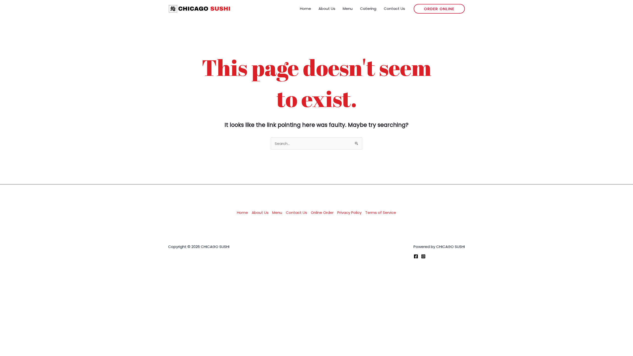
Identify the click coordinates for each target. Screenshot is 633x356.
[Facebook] (416, 256)
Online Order (322, 212)
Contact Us (296, 212)
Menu (277, 212)
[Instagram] (423, 256)
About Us (260, 212)
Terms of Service (380, 212)
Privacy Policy (349, 212)
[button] (439, 9)
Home (242, 212)
